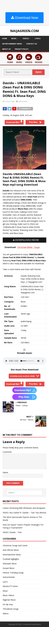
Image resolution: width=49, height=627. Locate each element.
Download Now (26, 18)
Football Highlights (11, 559)
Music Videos (8, 595)
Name (5, 472)
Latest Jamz (23, 101)
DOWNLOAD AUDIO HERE (22, 376)
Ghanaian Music (10, 563)
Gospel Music (9, 568)
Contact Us (31, 44)
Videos (26, 38)
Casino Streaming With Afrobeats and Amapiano (24, 508)
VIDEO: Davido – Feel (12, 532)
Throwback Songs (11, 609)
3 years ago (10, 101)
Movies (38, 62)
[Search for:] (24, 492)
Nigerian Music (9, 599)
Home (4, 38)
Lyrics (37, 38)
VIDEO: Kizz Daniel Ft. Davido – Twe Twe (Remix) (24, 512)
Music (14, 38)
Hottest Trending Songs (13, 572)
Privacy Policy (21, 49)
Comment (7, 452)
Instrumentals (9, 577)
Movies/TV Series (10, 586)
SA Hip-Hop (8, 604)
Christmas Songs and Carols (15, 545)
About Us (6, 49)
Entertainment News (12, 44)
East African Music (11, 550)
